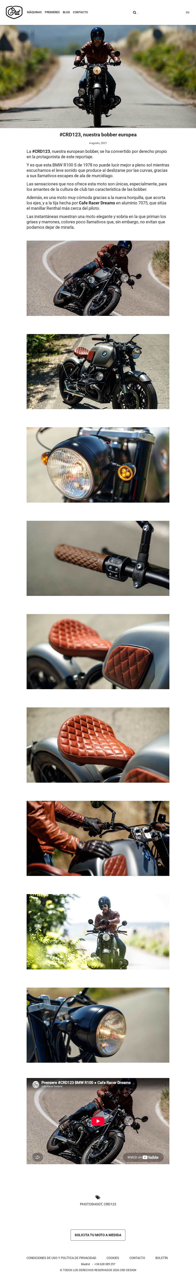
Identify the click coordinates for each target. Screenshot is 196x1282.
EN (187, 12)
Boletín (161, 1258)
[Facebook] (165, 12)
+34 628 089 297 (104, 1264)
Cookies (113, 1258)
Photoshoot (91, 1204)
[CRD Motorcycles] (14, 12)
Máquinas (34, 12)
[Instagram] (151, 12)
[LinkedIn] (179, 12)
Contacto (80, 12)
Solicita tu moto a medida (98, 1235)
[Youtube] (158, 12)
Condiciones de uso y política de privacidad (61, 1258)
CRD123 (110, 1204)
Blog (66, 12)
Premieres (52, 12)
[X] (172, 12)
